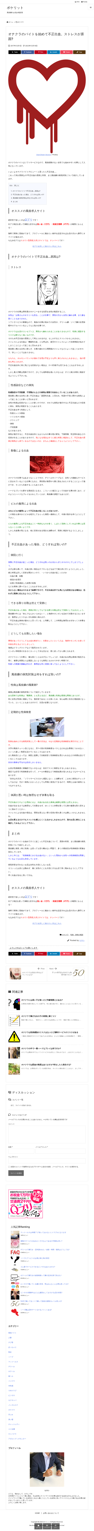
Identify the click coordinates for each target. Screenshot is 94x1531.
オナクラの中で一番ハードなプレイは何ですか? (41, 1048)
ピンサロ (11, 1395)
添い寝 (10, 1419)
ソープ (10, 1357)
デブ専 (10, 1342)
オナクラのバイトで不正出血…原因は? (25, 191)
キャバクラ (12, 1434)
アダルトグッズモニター (17, 1439)
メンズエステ (13, 1405)
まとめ (14, 201)
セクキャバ (12, 1400)
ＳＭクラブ (12, 1390)
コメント (11, 1124)
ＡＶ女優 (11, 1429)
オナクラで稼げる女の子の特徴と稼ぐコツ (38, 1016)
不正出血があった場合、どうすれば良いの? (27, 194)
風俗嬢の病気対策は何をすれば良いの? (26, 198)
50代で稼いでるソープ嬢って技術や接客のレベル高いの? (41, 1301)
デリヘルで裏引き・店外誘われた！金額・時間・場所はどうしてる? (45, 1250)
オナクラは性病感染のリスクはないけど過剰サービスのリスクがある (49, 1032)
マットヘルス (13, 1362)
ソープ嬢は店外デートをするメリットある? (36, 1310)
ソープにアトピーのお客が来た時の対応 (35, 1258)
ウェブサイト (13, 1157)
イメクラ (11, 1381)
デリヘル (11, 1366)
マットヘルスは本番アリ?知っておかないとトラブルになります (43, 1232)
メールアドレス (41, 1147)
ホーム (10, 22)
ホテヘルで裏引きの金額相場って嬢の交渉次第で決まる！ (41, 1275)
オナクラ (21, 22)
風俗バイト (12, 1333)
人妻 (10, 1338)
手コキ (10, 1415)
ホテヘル (11, 1371)
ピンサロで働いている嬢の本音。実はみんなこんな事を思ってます (45, 1284)
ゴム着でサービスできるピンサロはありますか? (38, 1267)
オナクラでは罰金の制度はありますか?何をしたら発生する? (46, 1064)
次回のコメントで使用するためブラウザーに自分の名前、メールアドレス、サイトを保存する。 (45, 1167)
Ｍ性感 (10, 1386)
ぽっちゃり (12, 1347)
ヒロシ (82, 940)
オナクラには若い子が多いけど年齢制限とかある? (42, 1000)
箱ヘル (10, 1376)
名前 (10, 1147)
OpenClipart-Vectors (43, 155)
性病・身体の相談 (76, 935)
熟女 (10, 1352)
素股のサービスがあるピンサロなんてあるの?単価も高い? (41, 1241)
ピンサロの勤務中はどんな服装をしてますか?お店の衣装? (41, 1292)
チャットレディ (14, 1424)
